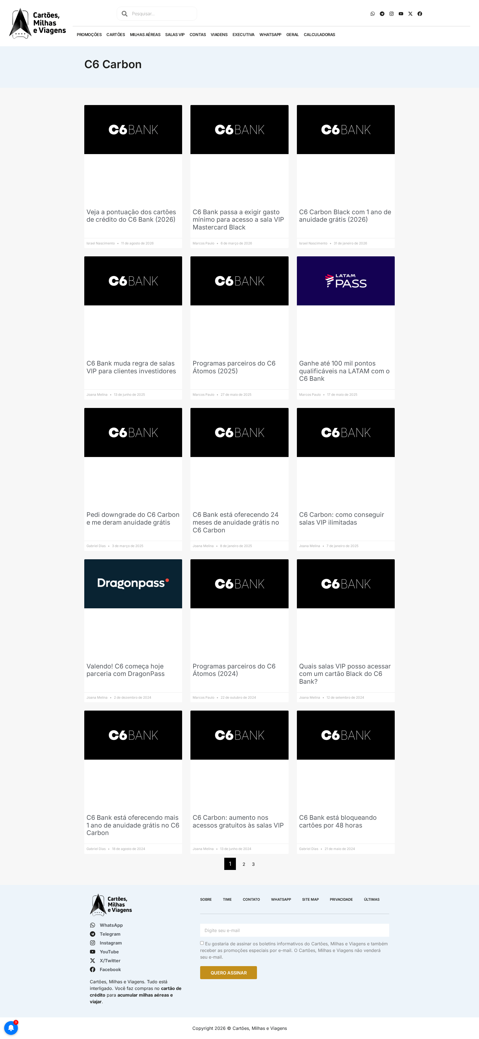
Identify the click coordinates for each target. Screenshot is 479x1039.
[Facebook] (419, 13)
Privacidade (341, 899)
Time (227, 899)
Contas (198, 34)
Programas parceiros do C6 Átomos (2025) (234, 367)
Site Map (310, 899)
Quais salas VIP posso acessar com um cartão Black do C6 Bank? (345, 673)
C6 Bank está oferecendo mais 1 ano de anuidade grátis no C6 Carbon (132, 825)
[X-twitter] (410, 13)
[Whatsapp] (372, 13)
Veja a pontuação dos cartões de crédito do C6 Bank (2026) (131, 216)
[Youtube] (401, 13)
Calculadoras (319, 34)
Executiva (243, 34)
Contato (251, 899)
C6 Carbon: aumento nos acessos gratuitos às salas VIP (238, 821)
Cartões (115, 34)
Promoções (89, 34)
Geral (292, 34)
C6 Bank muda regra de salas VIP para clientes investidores (131, 367)
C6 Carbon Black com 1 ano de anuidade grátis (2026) (345, 216)
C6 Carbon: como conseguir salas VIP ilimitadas (341, 518)
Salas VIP (174, 34)
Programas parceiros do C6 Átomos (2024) (234, 670)
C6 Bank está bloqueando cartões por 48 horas (338, 821)
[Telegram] (382, 13)
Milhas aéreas (145, 34)
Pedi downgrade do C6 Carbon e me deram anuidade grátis (133, 518)
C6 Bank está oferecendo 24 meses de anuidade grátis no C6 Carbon (236, 522)
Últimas (371, 899)
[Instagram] (391, 13)
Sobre (206, 899)
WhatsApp (270, 34)
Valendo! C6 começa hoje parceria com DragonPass (125, 670)
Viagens (219, 34)
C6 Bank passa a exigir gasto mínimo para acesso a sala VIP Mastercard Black (238, 219)
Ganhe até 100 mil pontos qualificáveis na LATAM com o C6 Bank (344, 370)
